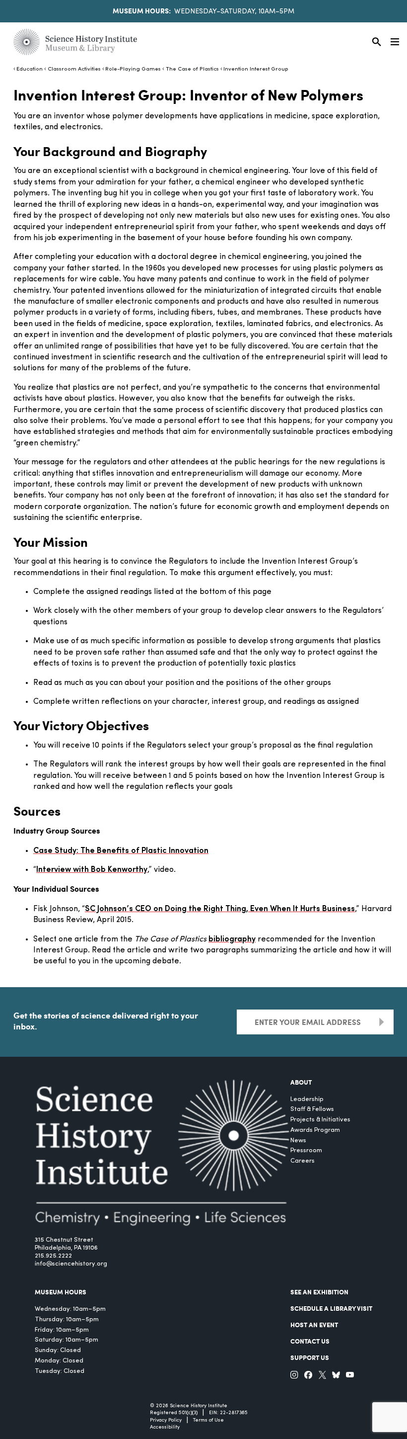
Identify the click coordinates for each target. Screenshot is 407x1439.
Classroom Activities (74, 69)
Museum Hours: (142, 10)
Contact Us (310, 1341)
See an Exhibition (319, 1291)
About (301, 1082)
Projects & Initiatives (320, 1119)
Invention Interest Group (255, 69)
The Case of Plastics (192, 69)
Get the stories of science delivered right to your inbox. (105, 1021)
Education (29, 69)
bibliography (232, 939)
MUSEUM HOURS (60, 1291)
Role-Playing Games (133, 69)
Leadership (307, 1099)
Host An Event (314, 1324)
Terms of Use (208, 1420)
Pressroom (306, 1150)
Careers (302, 1161)
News (298, 1140)
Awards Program (315, 1130)
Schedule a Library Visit (331, 1308)
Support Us (309, 1357)
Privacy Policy (166, 1420)
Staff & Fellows (312, 1109)
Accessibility (165, 1427)
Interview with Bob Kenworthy (91, 870)
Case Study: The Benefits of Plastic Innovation (120, 851)
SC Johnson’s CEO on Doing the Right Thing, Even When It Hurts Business (220, 909)
